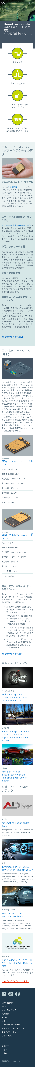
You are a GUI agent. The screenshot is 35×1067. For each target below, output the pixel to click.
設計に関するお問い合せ (12, 654)
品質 (3, 1021)
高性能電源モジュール (17, 187)
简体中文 (5, 1053)
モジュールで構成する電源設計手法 (16, 225)
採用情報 (5, 1014)
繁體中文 (5, 1046)
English (4, 1050)
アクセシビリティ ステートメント (15, 1028)
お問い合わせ (7, 1003)
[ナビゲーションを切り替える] (33, 3)
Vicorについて (7, 1007)
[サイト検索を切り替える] (30, 3)
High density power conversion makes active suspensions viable (14, 697)
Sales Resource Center (11, 1025)
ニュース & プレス (9, 1010)
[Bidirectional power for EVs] (17, 714)
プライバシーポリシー (11, 1032)
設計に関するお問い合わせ (13, 337)
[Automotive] (17, 754)
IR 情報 (4, 1017)
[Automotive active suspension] (17, 677)
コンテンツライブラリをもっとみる (15, 981)
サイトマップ (7, 1036)
